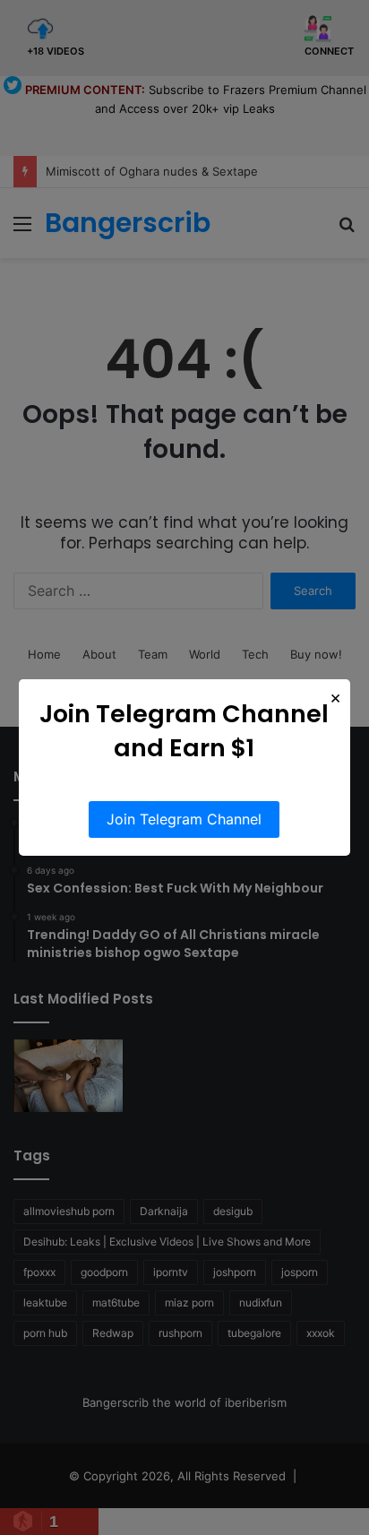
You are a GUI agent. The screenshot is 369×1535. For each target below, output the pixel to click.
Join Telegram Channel (184, 819)
